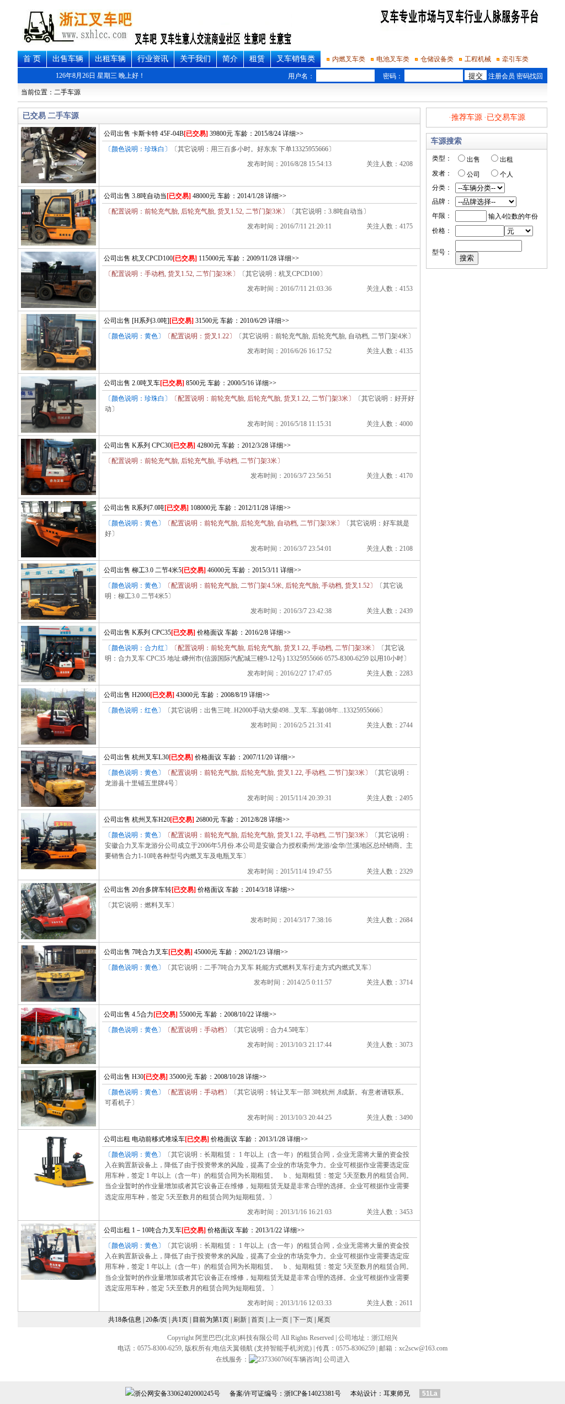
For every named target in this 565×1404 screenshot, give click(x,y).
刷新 (240, 1319)
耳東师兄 (396, 1393)
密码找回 (529, 76)
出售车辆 (67, 59)
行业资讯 (152, 59)
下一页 (303, 1319)
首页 (257, 1319)
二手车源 (67, 92)
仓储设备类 (437, 59)
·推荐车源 (465, 117)
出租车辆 (110, 59)
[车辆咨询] (306, 1359)
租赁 (257, 59)
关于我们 (195, 59)
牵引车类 (515, 59)
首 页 (32, 59)
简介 (230, 59)
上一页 (279, 1319)
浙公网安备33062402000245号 (177, 1393)
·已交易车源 (504, 117)
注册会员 (501, 76)
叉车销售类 (295, 59)
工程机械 (478, 59)
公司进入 (336, 1359)
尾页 (324, 1319)
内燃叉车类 (348, 59)
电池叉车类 (392, 59)
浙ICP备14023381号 (312, 1393)
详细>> (292, 133)
